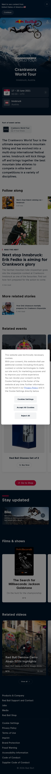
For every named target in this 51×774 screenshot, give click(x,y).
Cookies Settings (25, 399)
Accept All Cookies (25, 407)
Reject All (25, 416)
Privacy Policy (31, 388)
